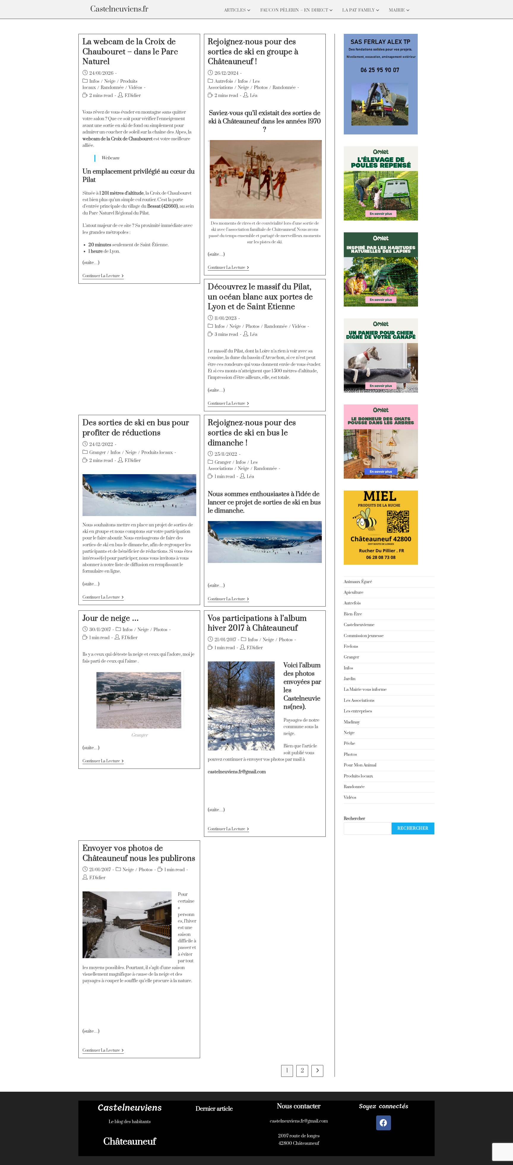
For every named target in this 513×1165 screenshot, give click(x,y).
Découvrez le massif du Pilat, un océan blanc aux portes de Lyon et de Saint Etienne (260, 297)
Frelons (351, 646)
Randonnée (112, 88)
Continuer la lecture (103, 276)
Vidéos (135, 88)
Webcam (110, 158)
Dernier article (214, 1109)
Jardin (349, 679)
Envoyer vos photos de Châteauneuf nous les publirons (139, 854)
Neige (109, 81)
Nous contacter (299, 1106)
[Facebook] (383, 1122)
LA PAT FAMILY (359, 10)
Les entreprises (358, 711)
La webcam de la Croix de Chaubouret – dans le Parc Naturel (130, 52)
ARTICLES (235, 10)
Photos (261, 88)
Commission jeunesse (364, 636)
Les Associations (359, 700)
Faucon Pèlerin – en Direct (294, 10)
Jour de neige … (111, 618)
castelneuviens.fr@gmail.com (299, 1121)
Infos (94, 81)
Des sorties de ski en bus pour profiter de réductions (136, 428)
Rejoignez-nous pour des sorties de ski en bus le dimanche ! (252, 433)
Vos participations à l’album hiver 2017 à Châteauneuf (257, 624)
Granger (97, 452)
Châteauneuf (129, 1141)
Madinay (352, 722)
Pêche (349, 743)
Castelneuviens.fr (119, 9)
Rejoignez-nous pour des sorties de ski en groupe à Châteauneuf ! (253, 52)
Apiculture (353, 592)
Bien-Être (353, 614)
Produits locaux (157, 452)
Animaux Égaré (358, 582)
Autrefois (224, 81)
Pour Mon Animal (360, 765)
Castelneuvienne (359, 625)
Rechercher (354, 818)
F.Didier (133, 96)
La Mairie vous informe (365, 689)
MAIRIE (397, 10)
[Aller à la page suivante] (317, 1071)
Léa (253, 96)
